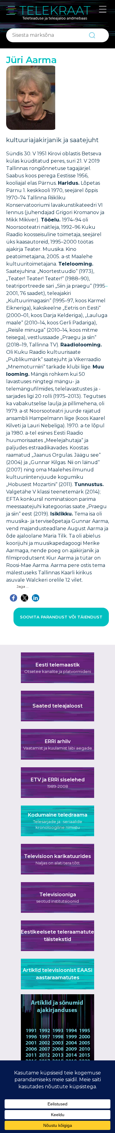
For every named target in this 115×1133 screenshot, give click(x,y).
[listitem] (30, 1030)
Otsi (92, 35)
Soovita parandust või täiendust (61, 616)
